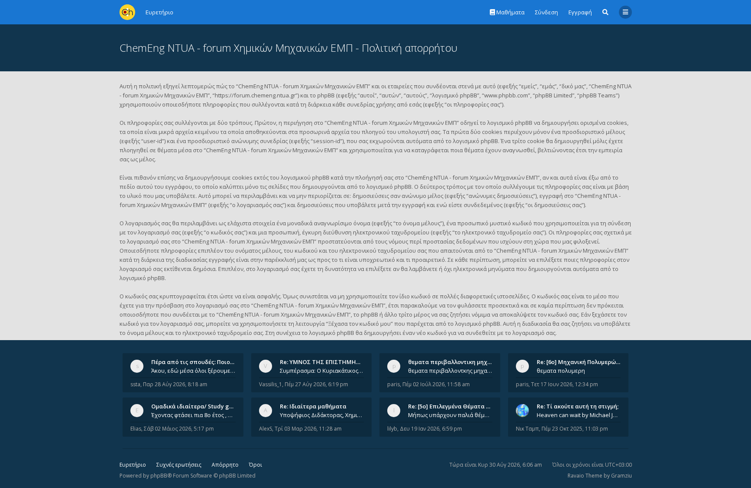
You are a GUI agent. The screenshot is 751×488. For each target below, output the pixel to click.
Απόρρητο (225, 464)
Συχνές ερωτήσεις (178, 464)
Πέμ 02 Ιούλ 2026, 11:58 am (436, 384)
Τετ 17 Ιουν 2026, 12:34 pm (564, 384)
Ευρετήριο (133, 464)
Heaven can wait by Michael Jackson (579, 415)
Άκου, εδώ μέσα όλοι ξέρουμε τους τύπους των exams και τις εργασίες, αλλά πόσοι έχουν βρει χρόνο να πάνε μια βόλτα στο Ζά (193, 370)
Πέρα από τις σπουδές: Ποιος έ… (196, 362)
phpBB (158, 475)
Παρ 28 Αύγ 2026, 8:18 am (175, 384)
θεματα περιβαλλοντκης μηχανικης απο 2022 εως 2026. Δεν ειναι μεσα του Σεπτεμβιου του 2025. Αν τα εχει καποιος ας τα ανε (450, 370)
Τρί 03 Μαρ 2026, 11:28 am (308, 428)
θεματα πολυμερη (561, 370)
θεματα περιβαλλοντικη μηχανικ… (456, 362)
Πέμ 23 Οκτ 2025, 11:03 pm (575, 428)
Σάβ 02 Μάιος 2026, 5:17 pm (179, 428)
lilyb (392, 428)
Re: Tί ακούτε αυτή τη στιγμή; (577, 406)
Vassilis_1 (270, 384)
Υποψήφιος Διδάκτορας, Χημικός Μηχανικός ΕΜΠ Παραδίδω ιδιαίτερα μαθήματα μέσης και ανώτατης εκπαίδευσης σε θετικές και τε (322, 415)
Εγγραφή (580, 12)
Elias (135, 428)
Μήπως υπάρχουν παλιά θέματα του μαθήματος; (450, 415)
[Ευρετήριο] (127, 12)
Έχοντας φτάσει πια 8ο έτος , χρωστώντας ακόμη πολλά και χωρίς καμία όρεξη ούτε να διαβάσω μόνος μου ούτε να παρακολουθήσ (193, 415)
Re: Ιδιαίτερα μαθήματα (313, 406)
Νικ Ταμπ (527, 428)
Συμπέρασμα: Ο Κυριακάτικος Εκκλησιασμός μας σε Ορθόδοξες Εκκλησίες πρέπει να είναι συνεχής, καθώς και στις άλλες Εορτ (322, 370)
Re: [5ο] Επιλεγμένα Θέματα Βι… (452, 406)
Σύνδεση (546, 12)
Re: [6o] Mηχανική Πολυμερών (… (582, 362)
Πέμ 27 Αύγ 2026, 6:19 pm (316, 384)
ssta (135, 384)
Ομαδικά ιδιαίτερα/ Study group (196, 406)
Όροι (255, 464)
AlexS (265, 428)
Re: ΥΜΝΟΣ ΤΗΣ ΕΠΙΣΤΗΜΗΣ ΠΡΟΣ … (331, 362)
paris (393, 384)
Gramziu (621, 475)
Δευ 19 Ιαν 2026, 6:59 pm (431, 428)
